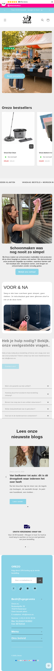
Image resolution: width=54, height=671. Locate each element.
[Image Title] (13, 588)
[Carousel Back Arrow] (6, 477)
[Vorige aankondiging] (4, 10)
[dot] (25, 546)
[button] (5, 20)
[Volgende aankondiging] (49, 10)
